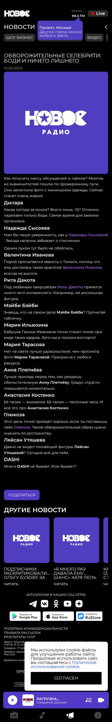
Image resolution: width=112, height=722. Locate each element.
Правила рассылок (22, 632)
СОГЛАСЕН (66, 678)
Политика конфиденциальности (36, 628)
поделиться (21, 495)
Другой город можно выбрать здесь (61, 33)
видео (94, 37)
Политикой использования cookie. (63, 664)
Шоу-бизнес (19, 37)
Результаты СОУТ (19, 637)
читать (11, 584)
